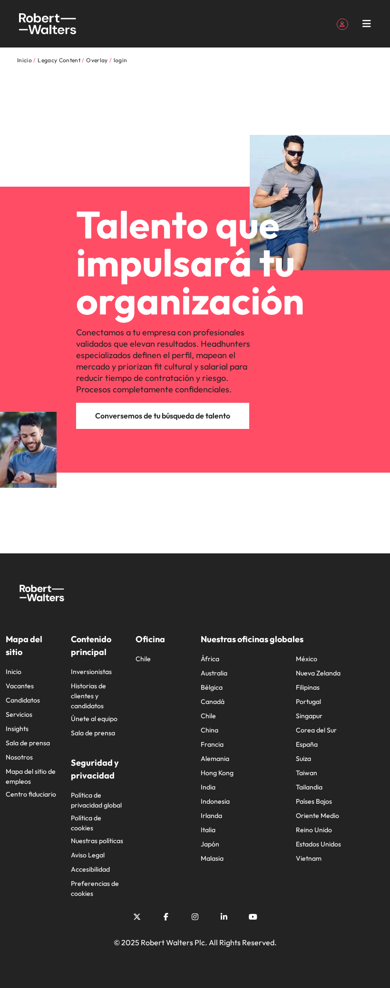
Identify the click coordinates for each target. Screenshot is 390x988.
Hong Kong (217, 773)
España (307, 744)
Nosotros (19, 757)
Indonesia (215, 801)
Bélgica (212, 687)
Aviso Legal (88, 855)
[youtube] (253, 916)
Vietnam (309, 858)
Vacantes (20, 686)
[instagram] (195, 916)
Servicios (19, 714)
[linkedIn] (224, 916)
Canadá (212, 701)
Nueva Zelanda (318, 673)
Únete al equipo (94, 718)
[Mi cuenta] (342, 23)
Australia (214, 673)
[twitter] (137, 916)
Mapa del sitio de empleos (31, 776)
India (208, 787)
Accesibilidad (90, 869)
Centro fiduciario (31, 794)
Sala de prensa (28, 743)
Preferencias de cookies (95, 888)
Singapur (309, 716)
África (210, 659)
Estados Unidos (318, 844)
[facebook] (166, 916)
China (209, 730)
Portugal (308, 701)
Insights (17, 728)
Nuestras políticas (97, 840)
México (306, 659)
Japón (210, 844)
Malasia (212, 858)
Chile (143, 659)
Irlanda (211, 815)
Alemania (215, 758)
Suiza (303, 758)
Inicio (13, 671)
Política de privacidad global (96, 800)
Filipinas (308, 687)
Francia (212, 744)
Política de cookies (86, 823)
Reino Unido (314, 830)
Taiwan (306, 773)
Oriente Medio (317, 815)
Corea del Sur (316, 730)
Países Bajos (314, 801)
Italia (208, 830)
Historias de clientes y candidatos (88, 696)
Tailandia (309, 787)
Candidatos (23, 700)
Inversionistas (91, 671)
